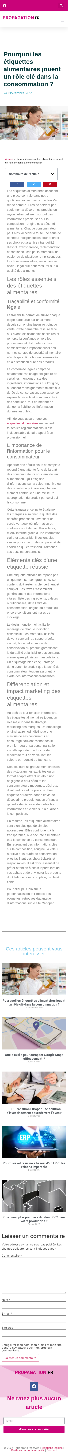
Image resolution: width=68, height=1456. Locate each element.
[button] (61, 5)
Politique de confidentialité (27, 1450)
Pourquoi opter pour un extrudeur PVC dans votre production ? (34, 1219)
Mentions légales (52, 1448)
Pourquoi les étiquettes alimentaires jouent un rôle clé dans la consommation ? (34, 1002)
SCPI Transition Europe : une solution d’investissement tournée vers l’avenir (34, 1111)
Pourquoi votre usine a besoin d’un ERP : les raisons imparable (34, 1165)
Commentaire (12, 1255)
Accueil (9, 159)
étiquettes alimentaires (22, 423)
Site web (7, 1327)
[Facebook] (34, 1386)
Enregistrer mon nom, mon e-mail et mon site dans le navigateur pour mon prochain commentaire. (32, 1347)
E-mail (7, 1313)
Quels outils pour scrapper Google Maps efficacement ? (34, 1056)
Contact (52, 1450)
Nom (6, 1299)
